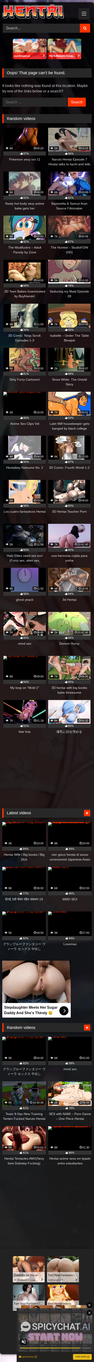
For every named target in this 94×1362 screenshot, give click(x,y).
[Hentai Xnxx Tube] (38, 12)
